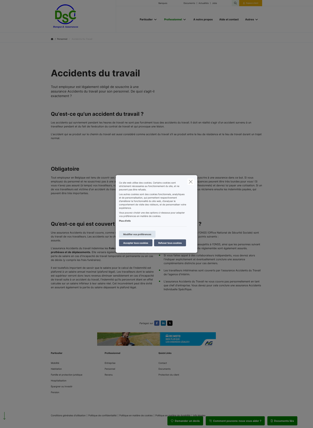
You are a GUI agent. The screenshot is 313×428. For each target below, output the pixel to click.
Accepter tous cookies (135, 243)
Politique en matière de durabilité (172, 415)
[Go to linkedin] (164, 323)
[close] (190, 181)
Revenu (109, 374)
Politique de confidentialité (102, 415)
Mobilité (55, 363)
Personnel (110, 368)
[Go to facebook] (157, 323)
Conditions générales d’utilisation (68, 415)
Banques (162, 3)
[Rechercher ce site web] (235, 3)
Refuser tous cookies (170, 243)
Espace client (252, 3)
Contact (162, 363)
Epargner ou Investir (61, 386)
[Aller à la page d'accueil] (83, 16)
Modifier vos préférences (137, 234)
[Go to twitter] (170, 323)
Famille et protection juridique (66, 374)
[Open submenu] (156, 19)
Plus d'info (125, 220)
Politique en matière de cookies (136, 415)
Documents (189, 3)
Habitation (56, 368)
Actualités (204, 3)
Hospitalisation (58, 380)
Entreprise (110, 363)
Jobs (214, 3)
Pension (55, 392)
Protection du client (168, 374)
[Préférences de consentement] (13, 422)
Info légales (199, 415)
